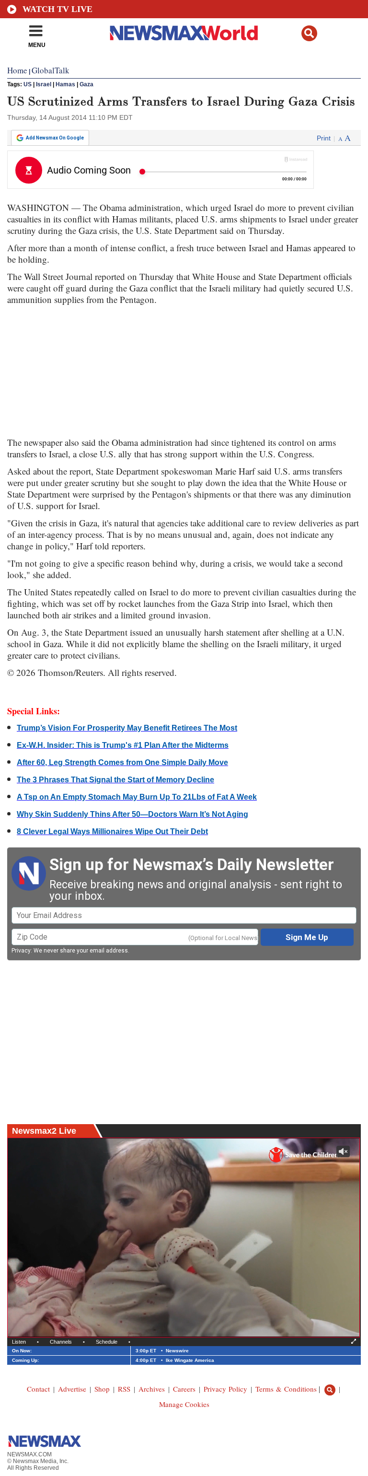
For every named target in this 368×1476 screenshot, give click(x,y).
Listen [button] (19, 1342)
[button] (309, 33)
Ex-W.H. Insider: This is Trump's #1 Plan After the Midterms (123, 745)
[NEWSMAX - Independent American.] (184, 32)
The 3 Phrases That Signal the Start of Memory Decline (115, 780)
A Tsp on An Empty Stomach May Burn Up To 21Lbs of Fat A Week (137, 797)
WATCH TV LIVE (57, 9)
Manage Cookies (184, 1404)
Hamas (65, 84)
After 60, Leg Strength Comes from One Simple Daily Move (122, 762)
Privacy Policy (225, 1389)
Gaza (86, 84)
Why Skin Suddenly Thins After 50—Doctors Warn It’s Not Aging (132, 814)
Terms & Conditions (286, 1389)
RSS (124, 1389)
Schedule (106, 1342)
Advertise (72, 1389)
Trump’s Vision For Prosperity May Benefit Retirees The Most (127, 728)
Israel (43, 84)
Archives (151, 1389)
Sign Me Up (307, 937)
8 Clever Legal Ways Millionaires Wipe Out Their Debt (112, 831)
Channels (61, 1342)
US (27, 84)
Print (324, 138)
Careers (184, 1389)
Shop (102, 1389)
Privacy (21, 950)
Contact (38, 1389)
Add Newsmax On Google (55, 137)
